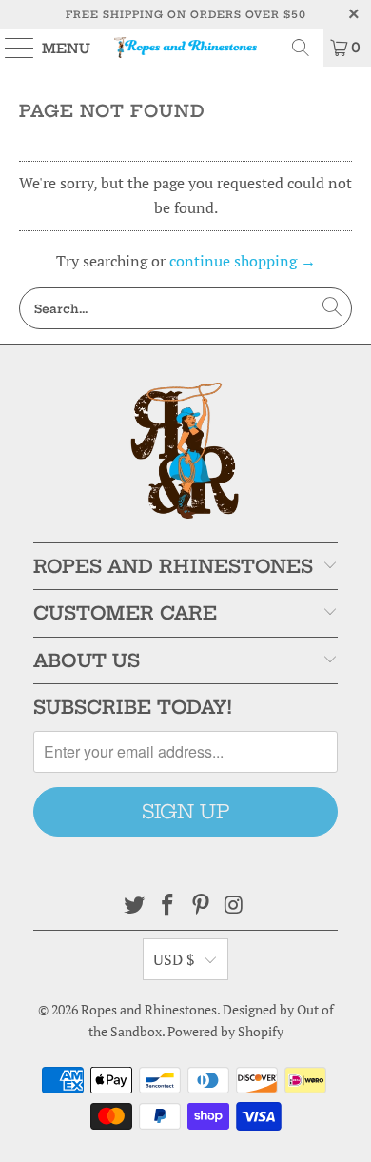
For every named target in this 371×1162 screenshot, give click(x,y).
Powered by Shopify (225, 1031)
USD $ (174, 959)
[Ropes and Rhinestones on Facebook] (168, 905)
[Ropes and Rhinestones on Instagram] (234, 905)
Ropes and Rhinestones (149, 1009)
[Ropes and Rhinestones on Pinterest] (201, 905)
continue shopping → (242, 260)
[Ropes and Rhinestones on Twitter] (135, 905)
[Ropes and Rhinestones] (186, 48)
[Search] (301, 48)
